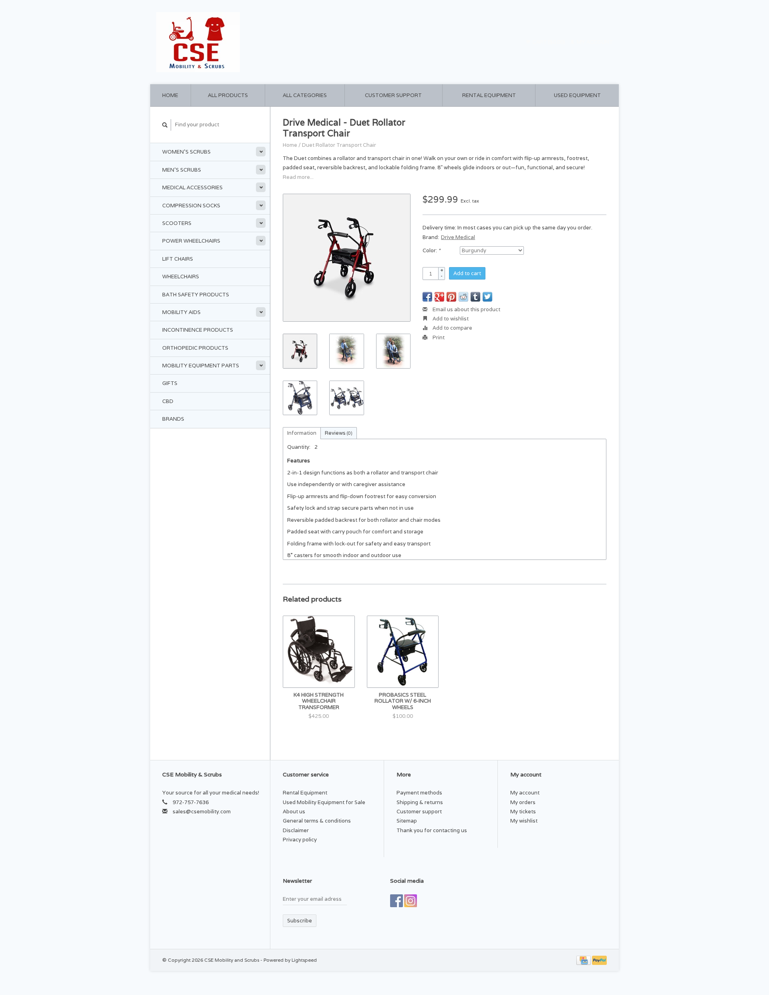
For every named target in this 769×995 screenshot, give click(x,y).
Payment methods (419, 792)
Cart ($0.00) (548, 42)
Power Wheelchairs (191, 240)
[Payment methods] (584, 959)
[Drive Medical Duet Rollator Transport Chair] (346, 257)
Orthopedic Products (195, 348)
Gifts (169, 383)
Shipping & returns (420, 802)
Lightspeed (304, 960)
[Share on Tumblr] (475, 297)
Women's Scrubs (186, 151)
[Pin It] (451, 297)
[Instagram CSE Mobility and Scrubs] (410, 900)
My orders (522, 802)
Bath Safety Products (195, 294)
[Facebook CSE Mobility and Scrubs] (396, 900)
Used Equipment (577, 95)
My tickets (523, 811)
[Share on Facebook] (427, 297)
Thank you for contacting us (432, 830)
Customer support (393, 95)
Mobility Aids (181, 312)
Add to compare (451, 327)
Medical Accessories (192, 187)
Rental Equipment (489, 95)
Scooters (176, 223)
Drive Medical (458, 237)
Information (301, 433)
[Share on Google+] (439, 297)
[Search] (165, 125)
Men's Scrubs (181, 169)
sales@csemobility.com (202, 811)
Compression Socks (191, 205)
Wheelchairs (180, 276)
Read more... (298, 177)
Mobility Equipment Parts (200, 365)
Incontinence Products (197, 329)
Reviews (338, 433)
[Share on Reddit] (463, 297)
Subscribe (299, 920)
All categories (305, 95)
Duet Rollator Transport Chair (339, 145)
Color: (431, 250)
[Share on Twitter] (487, 297)
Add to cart (467, 273)
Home (170, 95)
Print (438, 337)
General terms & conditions (317, 820)
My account (594, 42)
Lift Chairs (177, 258)
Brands (173, 418)
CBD (167, 401)
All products (228, 95)
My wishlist (523, 820)
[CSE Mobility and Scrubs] (268, 42)
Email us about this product (465, 309)
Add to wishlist (450, 318)
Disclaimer (296, 830)
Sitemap (407, 820)
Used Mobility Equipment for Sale (324, 802)
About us (294, 811)
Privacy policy (300, 839)
